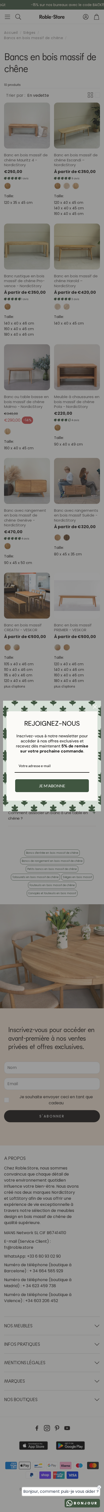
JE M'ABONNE (52, 785)
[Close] (95, 707)
